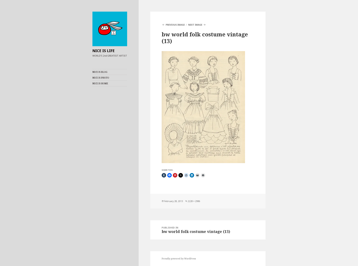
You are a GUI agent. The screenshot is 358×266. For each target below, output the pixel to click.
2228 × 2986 (194, 201)
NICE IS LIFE (103, 50)
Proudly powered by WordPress (179, 258)
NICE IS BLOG (99, 72)
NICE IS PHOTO (100, 77)
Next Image (195, 24)
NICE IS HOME (100, 83)
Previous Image (175, 24)
